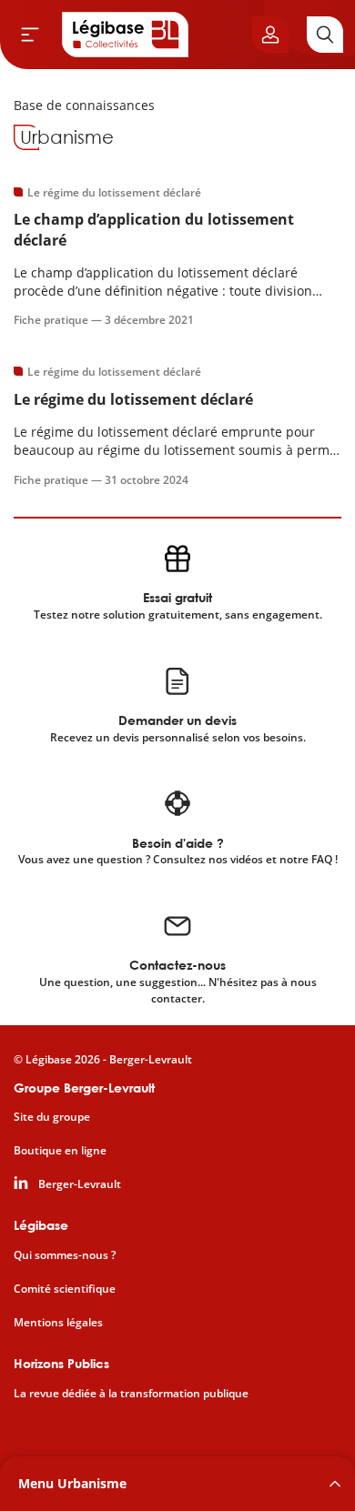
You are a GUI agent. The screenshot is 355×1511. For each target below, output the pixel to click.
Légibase (41, 1225)
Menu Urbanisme (72, 1483)
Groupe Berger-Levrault (84, 1087)
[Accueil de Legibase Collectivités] (125, 34)
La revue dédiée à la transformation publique (131, 1393)
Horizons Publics (61, 1363)
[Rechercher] (325, 34)
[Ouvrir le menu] (30, 34)
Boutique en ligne (60, 1150)
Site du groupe (52, 1117)
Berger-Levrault (79, 1184)
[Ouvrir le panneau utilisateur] (270, 34)
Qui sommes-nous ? (65, 1255)
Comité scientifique (65, 1289)
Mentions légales (58, 1322)
